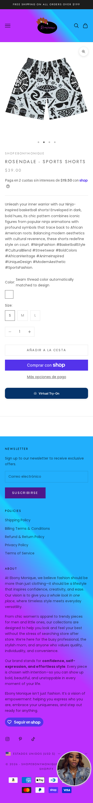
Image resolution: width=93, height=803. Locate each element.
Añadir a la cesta (46, 350)
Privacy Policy (16, 544)
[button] (46, 393)
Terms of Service (19, 553)
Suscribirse (25, 492)
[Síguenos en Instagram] (7, 738)
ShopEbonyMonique (25, 153)
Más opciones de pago (46, 376)
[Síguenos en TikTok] (33, 738)
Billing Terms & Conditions (27, 528)
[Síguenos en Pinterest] (20, 738)
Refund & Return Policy (24, 536)
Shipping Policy (18, 520)
